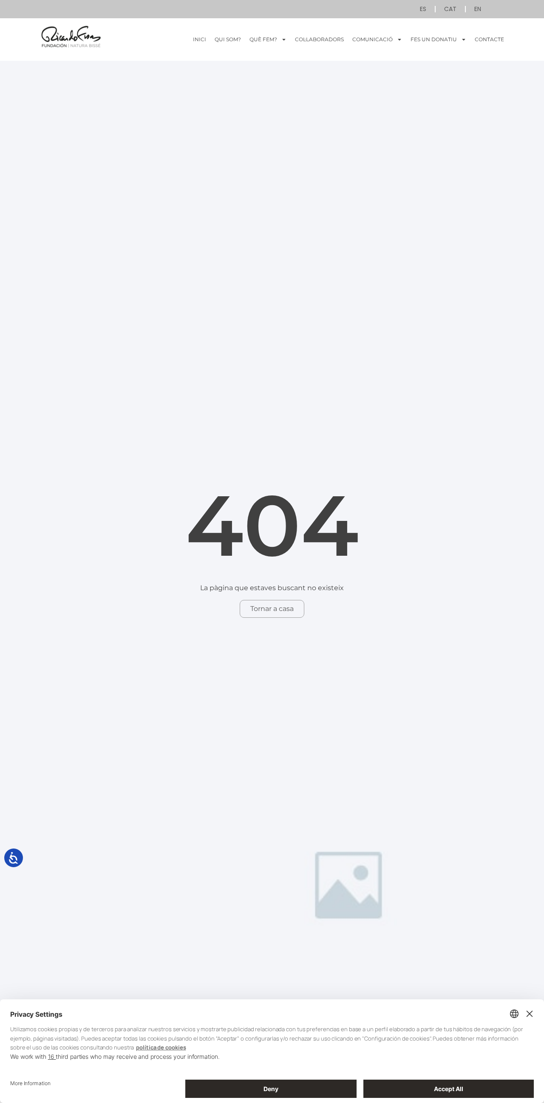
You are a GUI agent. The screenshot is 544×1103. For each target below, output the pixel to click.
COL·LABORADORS (319, 39)
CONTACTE (489, 39)
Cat (450, 9)
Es (423, 9)
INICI (199, 39)
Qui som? (228, 39)
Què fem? (263, 39)
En (477, 9)
